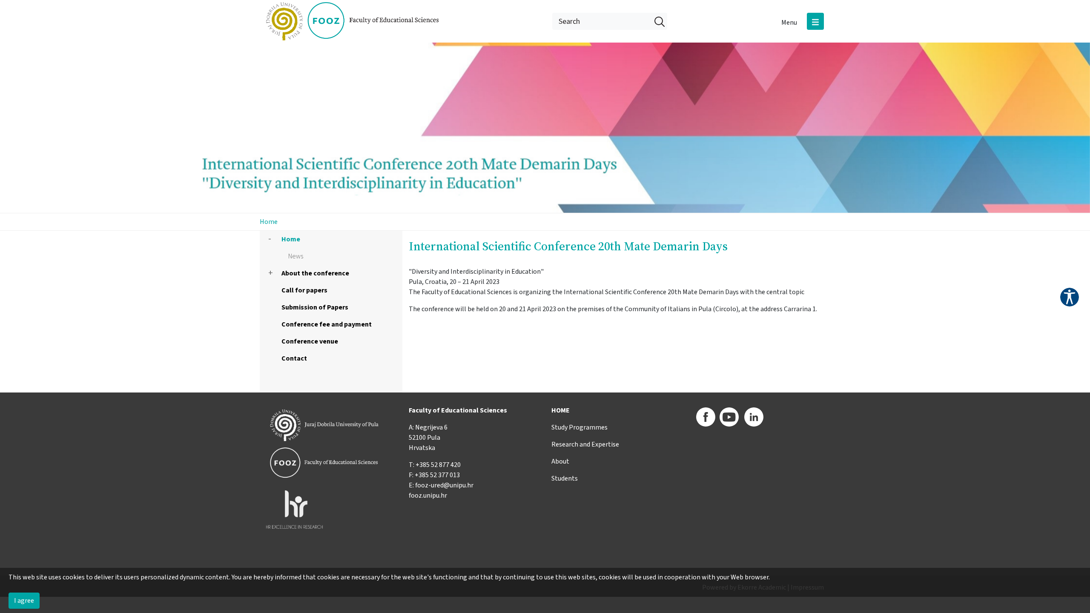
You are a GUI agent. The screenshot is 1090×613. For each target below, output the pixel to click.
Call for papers (304, 290)
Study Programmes (579, 427)
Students (564, 478)
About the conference (315, 273)
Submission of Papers (314, 307)
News (295, 256)
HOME (560, 410)
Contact (294, 358)
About (560, 461)
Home (269, 221)
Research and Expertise (585, 444)
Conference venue (309, 341)
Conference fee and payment (326, 324)
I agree (24, 600)
